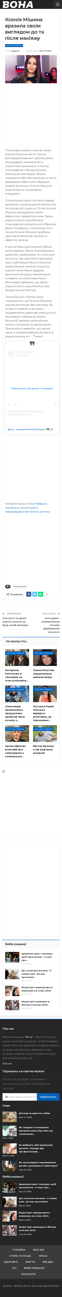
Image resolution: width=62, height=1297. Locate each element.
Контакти (28, 1274)
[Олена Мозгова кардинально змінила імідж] (45, 657)
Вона (29, 1036)
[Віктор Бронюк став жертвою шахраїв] (45, 733)
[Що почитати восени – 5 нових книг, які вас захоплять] (12, 974)
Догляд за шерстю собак (34, 1113)
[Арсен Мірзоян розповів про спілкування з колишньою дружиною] (17, 733)
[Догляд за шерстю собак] (9, 1117)
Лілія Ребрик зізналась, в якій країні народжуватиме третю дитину (27, 507)
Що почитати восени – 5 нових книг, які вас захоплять (36, 973)
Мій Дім (47, 1261)
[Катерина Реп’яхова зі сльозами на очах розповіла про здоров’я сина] (17, 657)
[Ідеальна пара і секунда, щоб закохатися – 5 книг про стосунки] (12, 957)
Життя (30, 1261)
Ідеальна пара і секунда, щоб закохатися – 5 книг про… (37, 956)
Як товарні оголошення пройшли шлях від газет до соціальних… (36, 1130)
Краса (43, 1255)
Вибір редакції (34, 1268)
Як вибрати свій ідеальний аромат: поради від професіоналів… (35, 1148)
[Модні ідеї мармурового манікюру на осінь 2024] (12, 991)
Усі (14, 1268)
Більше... (7, 1063)
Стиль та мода (20, 1255)
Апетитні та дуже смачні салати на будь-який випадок (15, 622)
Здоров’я (11, 1261)
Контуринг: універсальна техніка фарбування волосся (50, 625)
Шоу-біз (38, 1249)
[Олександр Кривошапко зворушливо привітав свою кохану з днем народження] (17, 694)
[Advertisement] (31, 117)
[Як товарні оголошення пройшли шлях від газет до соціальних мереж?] (9, 1131)
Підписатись (48, 1096)
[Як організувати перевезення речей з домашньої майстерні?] (9, 1166)
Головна (19, 1249)
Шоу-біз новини (14, 45)
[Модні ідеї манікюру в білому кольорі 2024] (12, 1005)
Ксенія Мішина (19, 586)
